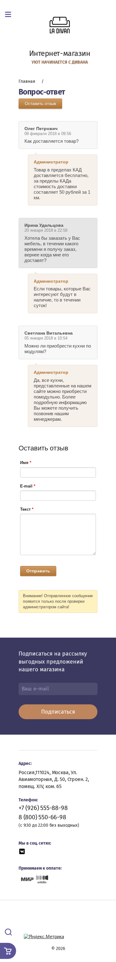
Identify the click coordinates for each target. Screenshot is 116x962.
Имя (25, 462)
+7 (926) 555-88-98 (43, 808)
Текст (26, 509)
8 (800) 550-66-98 (42, 817)
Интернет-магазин (59, 53)
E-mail (27, 486)
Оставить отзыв (40, 103)
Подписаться (58, 711)
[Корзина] (8, 951)
